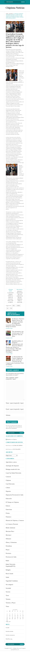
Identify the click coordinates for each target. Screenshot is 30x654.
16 (7, 617)
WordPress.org (9, 639)
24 (9, 618)
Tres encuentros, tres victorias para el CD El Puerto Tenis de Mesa (18, 334)
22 (22, 617)
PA (11, 308)
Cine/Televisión (10, 484)
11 (12, 615)
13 (17, 615)
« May (7, 621)
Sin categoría (9, 584)
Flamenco (8, 517)
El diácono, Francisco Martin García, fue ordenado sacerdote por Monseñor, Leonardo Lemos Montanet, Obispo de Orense (15, 322)
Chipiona (8, 480)
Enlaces (8, 506)
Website (8, 415)
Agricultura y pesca (11, 462)
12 (15, 615)
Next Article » (20, 289)
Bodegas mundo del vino (13, 469)
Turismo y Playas (10, 603)
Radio (7, 560)
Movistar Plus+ (10, 531)
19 (15, 617)
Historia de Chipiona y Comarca (15, 520)
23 (7, 618)
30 (7, 620)
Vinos (7, 606)
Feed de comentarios (10, 635)
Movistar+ (9, 535)
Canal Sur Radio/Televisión (13, 473)
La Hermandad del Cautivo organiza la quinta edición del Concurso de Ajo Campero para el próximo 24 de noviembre (15, 360)
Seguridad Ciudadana (12, 581)
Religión (8, 570)
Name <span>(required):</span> (15, 403)
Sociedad (11, 13)
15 (22, 615)
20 (17, 617)
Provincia (8, 553)
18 (12, 617)
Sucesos (8, 592)
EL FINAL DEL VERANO (17, 445)
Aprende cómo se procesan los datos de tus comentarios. (14, 427)
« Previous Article (10, 290)
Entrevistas (9, 509)
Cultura (8, 487)
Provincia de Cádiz (11, 557)
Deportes (8, 491)
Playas (7, 549)
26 (15, 618)
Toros (7, 595)
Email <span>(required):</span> (15, 409)
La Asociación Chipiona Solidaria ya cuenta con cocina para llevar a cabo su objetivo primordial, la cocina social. (10, 299)
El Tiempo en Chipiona (12, 502)
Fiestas (8, 513)
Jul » (10, 621)
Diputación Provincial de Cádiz (14, 495)
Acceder (7, 627)
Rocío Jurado (9, 573)
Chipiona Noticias (15, 7)
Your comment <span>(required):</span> (12, 378)
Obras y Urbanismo (11, 542)
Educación (9, 498)
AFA (13, 305)
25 (12, 618)
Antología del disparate (12, 465)
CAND (18, 305)
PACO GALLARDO (16, 449)
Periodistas (9, 546)
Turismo (8, 599)
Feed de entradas (9, 631)
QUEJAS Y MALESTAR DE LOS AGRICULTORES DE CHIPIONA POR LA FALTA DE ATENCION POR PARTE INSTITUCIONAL (20, 300)
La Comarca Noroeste (12, 524)
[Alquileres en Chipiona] (11, 439)
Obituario (8, 538)
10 (9, 615)
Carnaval (8, 476)
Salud (7, 577)
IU (7, 308)
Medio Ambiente (10, 528)
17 (9, 617)
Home (7, 13)
